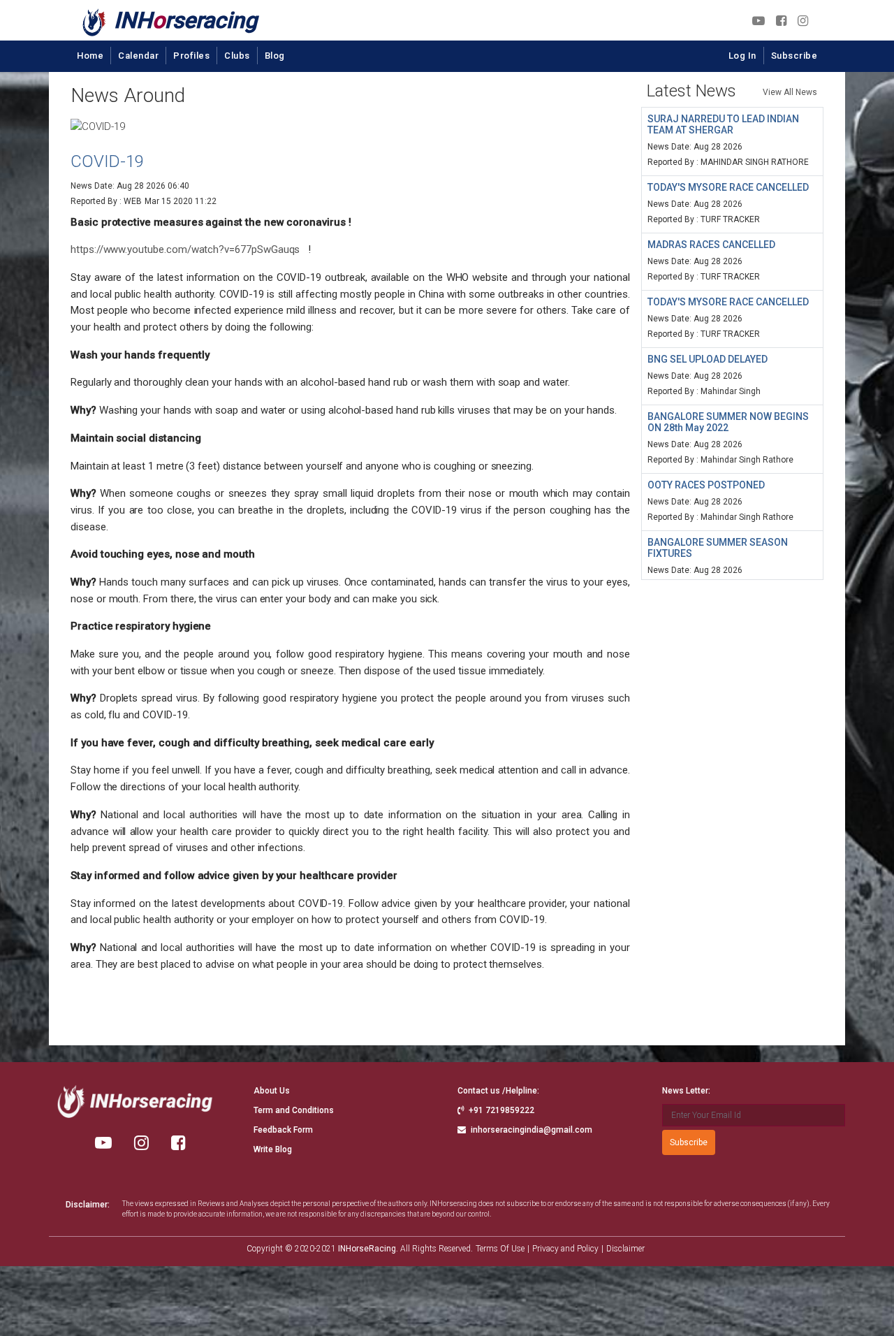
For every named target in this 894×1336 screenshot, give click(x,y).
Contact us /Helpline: (498, 1091)
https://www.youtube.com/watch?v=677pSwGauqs (185, 249)
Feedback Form (283, 1130)
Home (90, 55)
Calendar (138, 55)
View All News (790, 92)
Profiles (191, 55)
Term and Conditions (294, 1110)
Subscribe (794, 55)
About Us (272, 1091)
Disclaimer (625, 1249)
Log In (742, 55)
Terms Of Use (500, 1249)
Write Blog (273, 1149)
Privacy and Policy (565, 1249)
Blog (275, 55)
